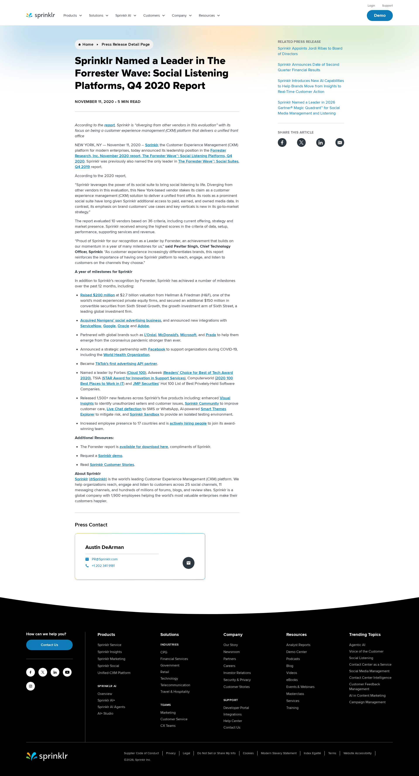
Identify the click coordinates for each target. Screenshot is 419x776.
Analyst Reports (298, 645)
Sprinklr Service (109, 645)
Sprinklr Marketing (111, 659)
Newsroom (231, 652)
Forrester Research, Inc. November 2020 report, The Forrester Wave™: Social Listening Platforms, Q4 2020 (153, 156)
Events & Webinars (300, 687)
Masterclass (295, 694)
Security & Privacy (237, 680)
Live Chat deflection (124, 408)
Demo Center (296, 652)
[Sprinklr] (40, 15)
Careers (229, 666)
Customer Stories (236, 687)
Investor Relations (237, 673)
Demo (380, 15)
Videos (291, 673)
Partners (229, 659)
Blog (289, 666)
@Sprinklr (98, 479)
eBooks (292, 680)
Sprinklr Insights (110, 652)
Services (292, 701)
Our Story (230, 645)
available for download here (144, 446)
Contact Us (49, 645)
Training (292, 708)
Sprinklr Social (108, 666)
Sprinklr (81, 479)
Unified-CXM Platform (114, 673)
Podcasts (293, 659)
